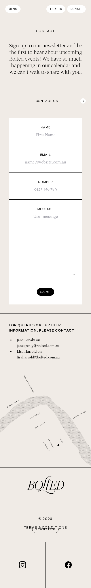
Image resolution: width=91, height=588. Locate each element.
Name (45, 127)
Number (45, 182)
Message (45, 209)
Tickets (56, 9)
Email (45, 155)
